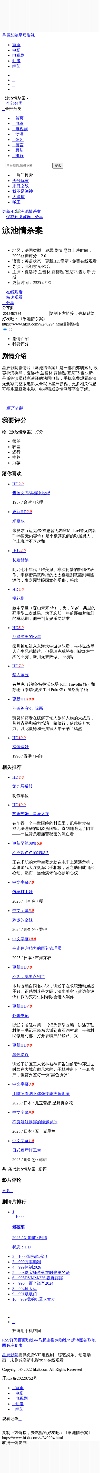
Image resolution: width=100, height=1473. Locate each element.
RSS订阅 (10, 1340)
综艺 (16, 66)
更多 (7, 1191)
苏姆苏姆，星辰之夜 (30, 814)
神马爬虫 (42, 1340)
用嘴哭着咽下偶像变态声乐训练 (41, 1093)
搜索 (58, 165)
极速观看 (12, 297)
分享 (37, 217)
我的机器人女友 (33, 1299)
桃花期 (18, 598)
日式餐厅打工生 (26, 1150)
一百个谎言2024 (32, 1283)
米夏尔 (18, 521)
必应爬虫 (14, 1345)
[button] (20, 338)
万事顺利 (26, 1262)
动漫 (16, 61)
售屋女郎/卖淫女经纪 (31, 493)
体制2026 (26, 1267)
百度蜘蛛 (26, 1340)
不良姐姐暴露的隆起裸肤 (34, 1122)
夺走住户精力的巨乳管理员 (37, 948)
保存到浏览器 (18, 217)
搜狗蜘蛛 (59, 1340)
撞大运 (24, 1288)
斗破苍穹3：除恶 (27, 708)
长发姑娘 (20, 560)
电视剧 (18, 55)
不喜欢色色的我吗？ (30, 853)
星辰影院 (10, 35)
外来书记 (20, 1015)
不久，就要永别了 (28, 976)
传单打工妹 (22, 892)
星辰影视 (26, 35)
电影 (16, 50)
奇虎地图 (75, 1340)
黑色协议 (20, 1054)
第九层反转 (22, 786)
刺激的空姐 (22, 920)
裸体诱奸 (20, 747)
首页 (16, 45)
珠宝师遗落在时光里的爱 (41, 1272)
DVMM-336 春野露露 (37, 1278)
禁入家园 (20, 675)
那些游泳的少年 (26, 636)
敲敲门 (24, 1294)
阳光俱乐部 (29, 1256)
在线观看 (12, 292)
